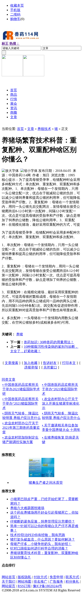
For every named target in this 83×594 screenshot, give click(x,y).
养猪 (19, 334)
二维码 (15, 14)
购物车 (15, 19)
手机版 (15, 10)
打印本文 (69, 363)
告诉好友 (50, 363)
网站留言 (8, 586)
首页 (20, 129)
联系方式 (72, 577)
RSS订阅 (24, 586)
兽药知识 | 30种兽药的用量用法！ (49, 342)
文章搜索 (11, 363)
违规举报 (31, 367)
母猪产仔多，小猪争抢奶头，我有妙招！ (41, 544)
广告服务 (56, 581)
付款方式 (40, 577)
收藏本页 (17, 5)
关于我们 (8, 581)
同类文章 (8, 379)
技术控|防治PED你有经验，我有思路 (37, 535)
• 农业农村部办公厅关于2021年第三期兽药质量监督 (21, 427)
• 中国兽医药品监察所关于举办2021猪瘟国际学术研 (21, 389)
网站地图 (24, 581)
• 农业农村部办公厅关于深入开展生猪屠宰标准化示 (60, 403)
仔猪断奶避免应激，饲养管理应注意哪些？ (42, 521)
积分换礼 (72, 581)
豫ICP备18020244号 (47, 586)
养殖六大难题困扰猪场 (27, 508)
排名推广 (40, 581)
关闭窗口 (50, 367)
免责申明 (56, 577)
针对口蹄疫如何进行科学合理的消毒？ (39, 548)
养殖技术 (44, 129)
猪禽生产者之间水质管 (46, 482)
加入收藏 (30, 363)
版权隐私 (24, 577)
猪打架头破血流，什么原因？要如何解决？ (42, 539)
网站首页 (8, 577)
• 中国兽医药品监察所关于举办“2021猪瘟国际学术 (60, 389)
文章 (30, 129)
